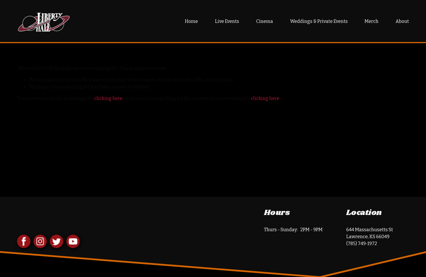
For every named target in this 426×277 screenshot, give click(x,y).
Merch (371, 21)
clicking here (108, 98)
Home (191, 21)
